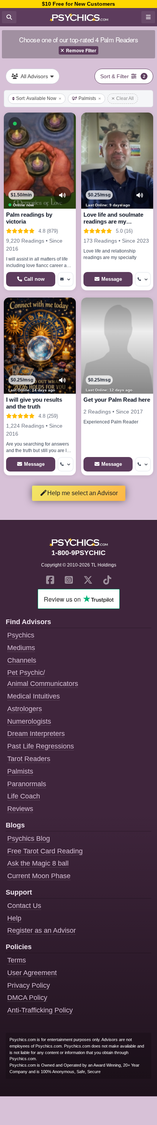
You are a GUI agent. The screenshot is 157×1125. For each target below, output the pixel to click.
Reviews (20, 809)
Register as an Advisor (41, 930)
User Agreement (32, 973)
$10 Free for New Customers (78, 4)
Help (14, 918)
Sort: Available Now (36, 98)
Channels (21, 660)
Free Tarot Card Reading (45, 851)
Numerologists (29, 721)
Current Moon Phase (38, 876)
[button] (14, 123)
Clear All (125, 98)
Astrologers (24, 709)
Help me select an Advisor (82, 493)
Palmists (87, 98)
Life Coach (23, 796)
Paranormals (26, 784)
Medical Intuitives (33, 696)
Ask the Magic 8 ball (38, 863)
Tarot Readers (28, 759)
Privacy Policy (28, 985)
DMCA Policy (27, 997)
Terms (16, 960)
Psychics (20, 635)
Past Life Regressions (40, 746)
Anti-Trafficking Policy (40, 1010)
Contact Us (24, 905)
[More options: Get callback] (143, 279)
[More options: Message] (66, 279)
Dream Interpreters (36, 733)
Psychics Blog (28, 838)
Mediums (21, 648)
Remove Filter (81, 50)
